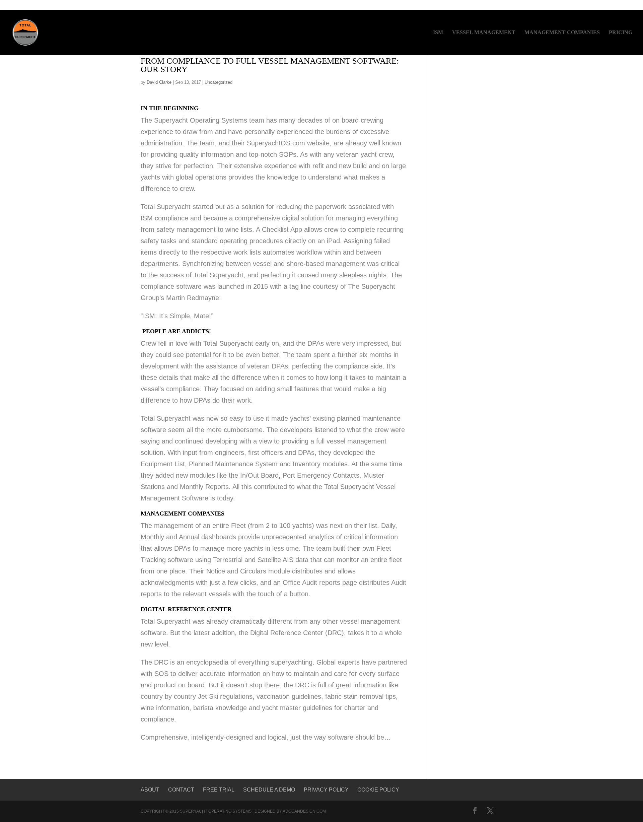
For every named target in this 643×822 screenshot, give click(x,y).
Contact (607, 5)
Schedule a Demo (269, 790)
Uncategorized (218, 82)
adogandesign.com (304, 811)
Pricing (620, 32)
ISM (438, 32)
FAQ (628, 5)
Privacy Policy (326, 790)
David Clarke (159, 82)
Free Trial (218, 790)
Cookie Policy (378, 790)
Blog (584, 5)
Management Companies (562, 32)
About (150, 790)
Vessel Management (483, 32)
